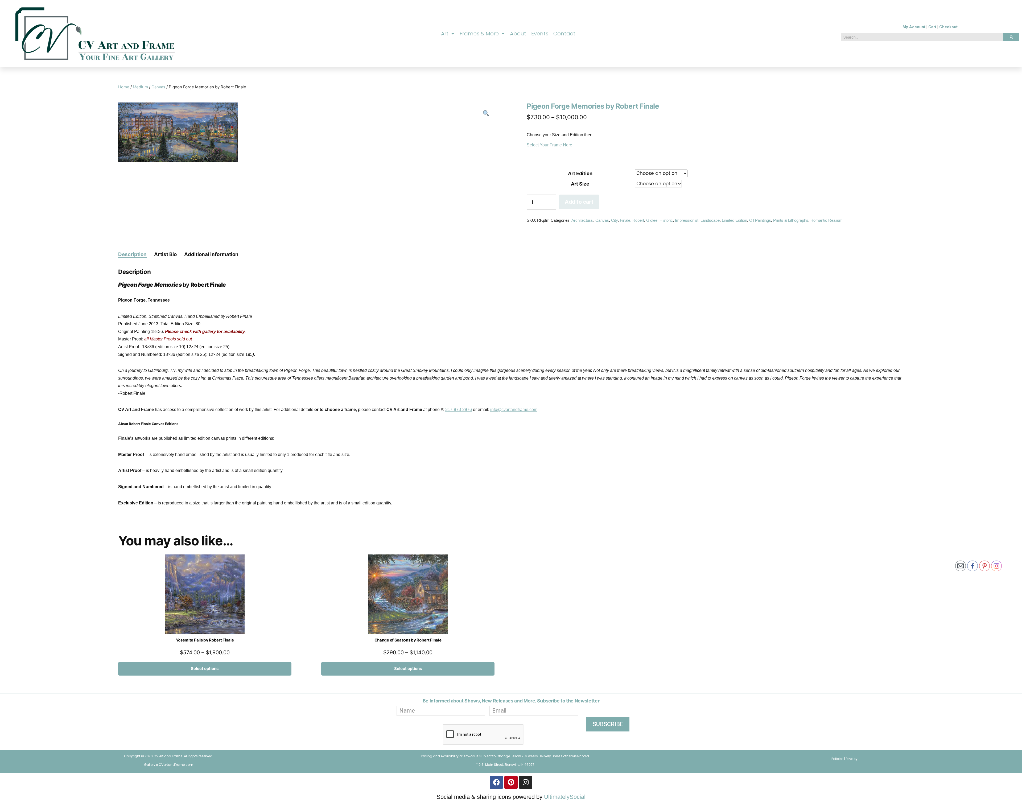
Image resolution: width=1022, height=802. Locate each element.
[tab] (132, 254)
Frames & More (479, 33)
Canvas (158, 86)
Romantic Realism (826, 220)
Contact (564, 33)
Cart (932, 26)
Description (132, 254)
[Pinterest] (511, 782)
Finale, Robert (632, 220)
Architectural (582, 220)
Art (444, 33)
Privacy (852, 758)
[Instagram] (525, 782)
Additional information (211, 254)
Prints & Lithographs (790, 220)
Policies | (838, 758)
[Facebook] (496, 782)
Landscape (710, 220)
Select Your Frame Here (549, 145)
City (614, 220)
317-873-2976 (458, 409)
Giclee (651, 220)
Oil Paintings (760, 220)
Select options (205, 668)
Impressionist (686, 220)
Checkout (948, 26)
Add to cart (579, 202)
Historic (666, 220)
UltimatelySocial (565, 796)
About (518, 33)
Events (539, 33)
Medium (140, 86)
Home (123, 86)
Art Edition (580, 173)
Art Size (580, 184)
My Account (914, 26)
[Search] (1011, 37)
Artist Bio (165, 254)
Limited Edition (734, 220)
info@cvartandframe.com (513, 409)
